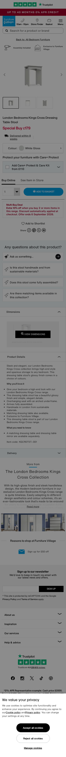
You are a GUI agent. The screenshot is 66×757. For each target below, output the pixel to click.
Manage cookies (33, 748)
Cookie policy (13, 712)
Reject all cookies (33, 738)
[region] (33, 725)
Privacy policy (32, 712)
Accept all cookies (33, 728)
